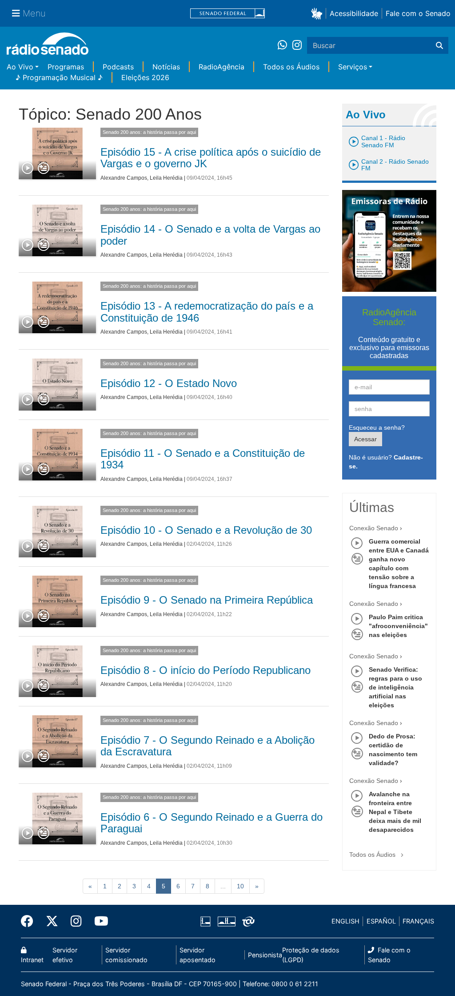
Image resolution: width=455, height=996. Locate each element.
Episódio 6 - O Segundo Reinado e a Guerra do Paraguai (211, 823)
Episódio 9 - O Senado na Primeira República (206, 600)
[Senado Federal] (227, 13)
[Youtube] (98, 921)
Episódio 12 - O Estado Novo (168, 383)
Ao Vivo (20, 66)
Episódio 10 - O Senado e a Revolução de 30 (206, 530)
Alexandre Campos (123, 178)
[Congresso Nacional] (226, 921)
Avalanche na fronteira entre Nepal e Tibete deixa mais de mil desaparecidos (395, 811)
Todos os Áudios (291, 66)
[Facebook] (30, 921)
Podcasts (118, 66)
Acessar (365, 439)
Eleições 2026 (145, 77)
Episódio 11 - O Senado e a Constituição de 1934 (202, 459)
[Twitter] (52, 921)
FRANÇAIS (418, 921)
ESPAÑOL (381, 921)
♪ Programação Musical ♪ (59, 77)
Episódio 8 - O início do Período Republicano (205, 670)
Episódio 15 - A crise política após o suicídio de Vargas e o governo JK (210, 157)
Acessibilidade (354, 13)
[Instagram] (297, 45)
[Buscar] (439, 45)
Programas (66, 66)
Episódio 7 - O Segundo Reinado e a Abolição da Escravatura (207, 746)
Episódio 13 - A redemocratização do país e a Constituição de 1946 (206, 311)
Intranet (32, 960)
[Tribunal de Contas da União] (247, 921)
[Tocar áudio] (28, 168)
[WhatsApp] (285, 45)
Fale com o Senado (418, 13)
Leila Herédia (166, 178)
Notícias (166, 66)
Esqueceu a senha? (377, 427)
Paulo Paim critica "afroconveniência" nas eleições (398, 625)
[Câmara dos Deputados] (207, 921)
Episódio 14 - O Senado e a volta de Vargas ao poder (210, 234)
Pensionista (265, 955)
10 (240, 886)
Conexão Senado (373, 528)
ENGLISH (345, 921)
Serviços (352, 66)
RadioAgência (221, 66)
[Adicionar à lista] (43, 168)
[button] (318, 13)
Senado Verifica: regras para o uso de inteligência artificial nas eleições (395, 687)
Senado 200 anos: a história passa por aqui (149, 132)
